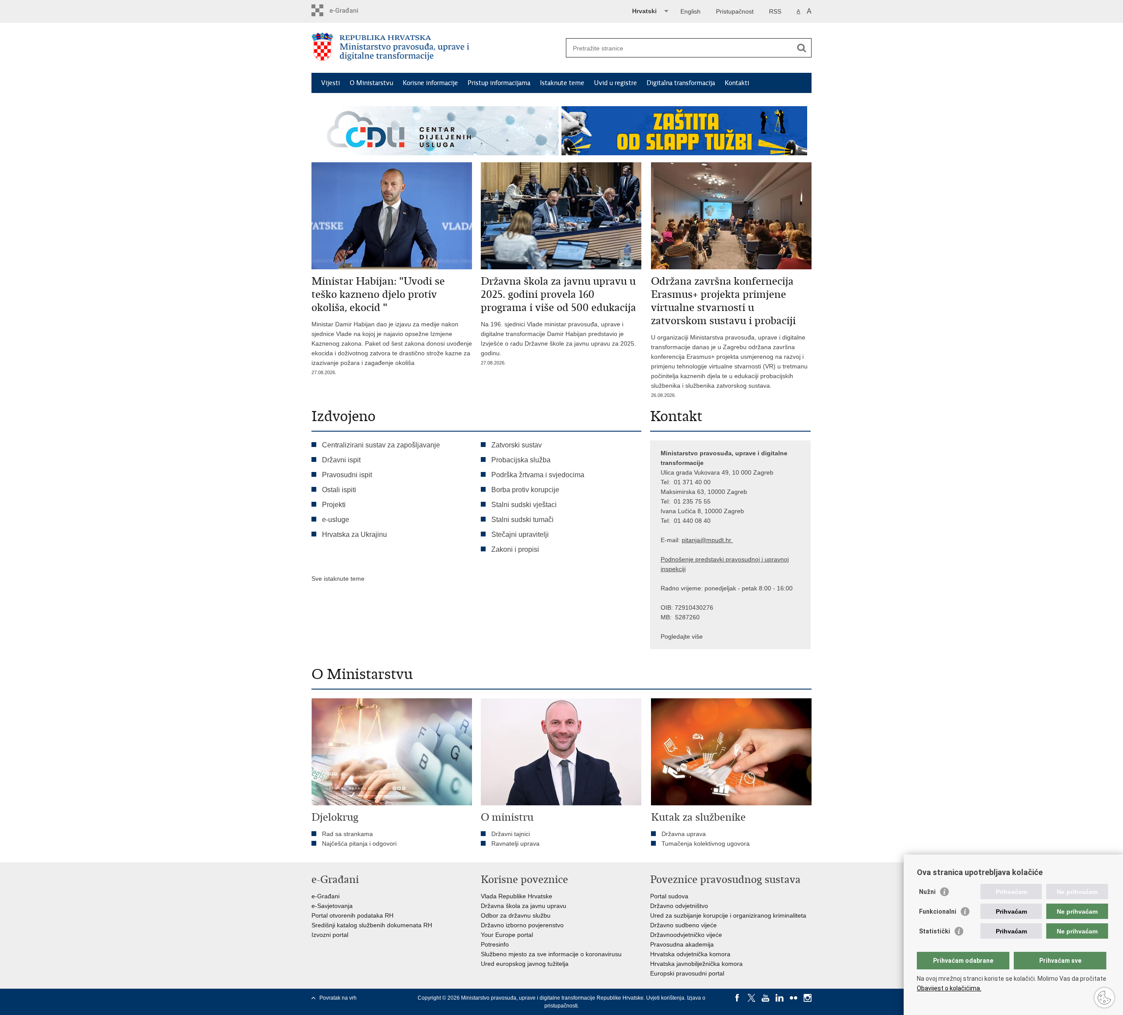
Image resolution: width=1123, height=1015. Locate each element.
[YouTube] (765, 998)
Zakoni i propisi (515, 549)
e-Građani (325, 896)
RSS (775, 11)
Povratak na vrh (338, 998)
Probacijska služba (521, 460)
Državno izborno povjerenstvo (522, 925)
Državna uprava (684, 833)
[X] (751, 998)
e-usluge (335, 519)
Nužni (927, 891)
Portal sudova (669, 896)
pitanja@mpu (700, 539)
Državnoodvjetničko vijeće (686, 934)
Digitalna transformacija (681, 83)
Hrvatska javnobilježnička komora (696, 963)
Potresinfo (495, 944)
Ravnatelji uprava (515, 843)
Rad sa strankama (347, 833)
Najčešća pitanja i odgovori (359, 843)
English (690, 11)
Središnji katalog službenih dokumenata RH (371, 925)
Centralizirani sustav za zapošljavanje (381, 445)
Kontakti (737, 83)
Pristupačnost (735, 11)
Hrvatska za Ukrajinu (354, 534)
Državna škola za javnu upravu (523, 905)
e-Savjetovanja (332, 905)
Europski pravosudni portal (687, 973)
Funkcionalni (937, 911)
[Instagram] (808, 998)
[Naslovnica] (436, 48)
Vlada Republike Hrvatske (516, 896)
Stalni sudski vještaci (524, 504)
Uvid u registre (615, 83)
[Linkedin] (779, 998)
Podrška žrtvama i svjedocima (537, 475)
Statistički (934, 931)
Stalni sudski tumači (522, 519)
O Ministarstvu (371, 83)
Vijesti (330, 83)
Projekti (334, 504)
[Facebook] (737, 998)
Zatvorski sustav (516, 445)
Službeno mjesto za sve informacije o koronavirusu (551, 954)
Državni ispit (341, 460)
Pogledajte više (682, 636)
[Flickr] (794, 998)
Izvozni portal (329, 934)
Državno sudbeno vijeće (683, 925)
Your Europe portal (507, 934)
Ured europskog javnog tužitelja (525, 963)
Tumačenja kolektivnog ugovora (706, 843)
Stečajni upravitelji (520, 534)
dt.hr (725, 539)
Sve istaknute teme (338, 578)
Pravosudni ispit (347, 475)
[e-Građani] (348, 10)
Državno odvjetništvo (679, 905)
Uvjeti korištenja (665, 998)
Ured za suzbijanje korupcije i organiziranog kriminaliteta (728, 915)
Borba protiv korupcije (525, 489)
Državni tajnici (510, 833)
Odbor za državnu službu (516, 915)
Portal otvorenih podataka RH (352, 915)
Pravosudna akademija (682, 944)
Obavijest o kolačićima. (949, 988)
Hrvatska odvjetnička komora (690, 954)
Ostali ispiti (339, 489)
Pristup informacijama (499, 83)
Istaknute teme (562, 83)
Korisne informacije (430, 83)
